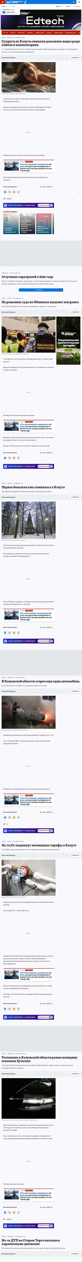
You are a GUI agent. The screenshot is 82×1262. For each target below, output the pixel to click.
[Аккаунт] (79, 2)
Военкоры (30, 32)
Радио (60, 6)
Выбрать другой (10, 12)
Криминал (9, 198)
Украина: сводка (39, 32)
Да (3, 12)
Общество (22, 161)
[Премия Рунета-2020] (25, 2)
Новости (12, 32)
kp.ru (51, 187)
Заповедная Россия (70, 32)
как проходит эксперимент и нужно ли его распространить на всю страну (36, 167)
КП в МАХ (49, 32)
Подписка (77, 6)
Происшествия (10, 37)
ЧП (7, 824)
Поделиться (75, 57)
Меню (3, 2)
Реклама (68, 6)
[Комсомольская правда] (15, 2)
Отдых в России (58, 32)
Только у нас (21, 32)
